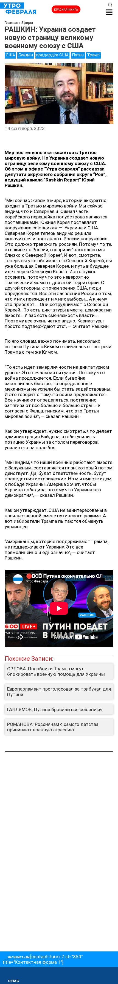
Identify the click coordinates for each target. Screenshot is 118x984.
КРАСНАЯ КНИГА (66, 9)
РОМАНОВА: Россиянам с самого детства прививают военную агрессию (53, 727)
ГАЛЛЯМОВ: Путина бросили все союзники (54, 709)
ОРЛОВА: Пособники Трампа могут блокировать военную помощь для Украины (56, 671)
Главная (11, 23)
